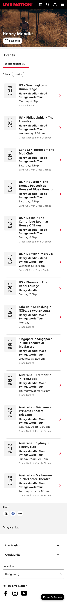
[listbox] (33, 574)
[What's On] (40, 4)
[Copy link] (20, 514)
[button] (55, 4)
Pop (17, 527)
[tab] (16, 64)
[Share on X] (6, 515)
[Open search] (47, 4)
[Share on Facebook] (13, 515)
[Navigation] (63, 4)
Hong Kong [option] (12, 574)
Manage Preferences (52, 597)
